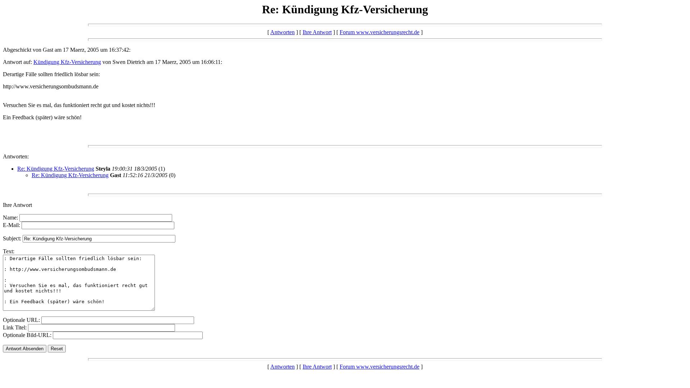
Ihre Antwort (317, 32)
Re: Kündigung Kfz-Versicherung (55, 169)
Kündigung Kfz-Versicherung (67, 62)
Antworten (282, 32)
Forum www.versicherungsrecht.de (379, 32)
